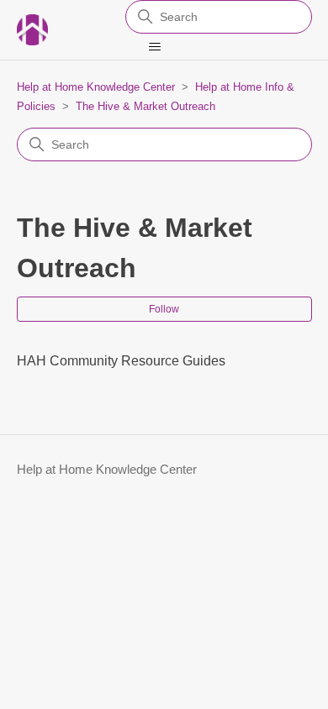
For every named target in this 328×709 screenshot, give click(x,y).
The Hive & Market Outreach (145, 106)
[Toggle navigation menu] (155, 47)
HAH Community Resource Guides (121, 361)
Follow (164, 309)
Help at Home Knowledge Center (96, 87)
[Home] (32, 29)
